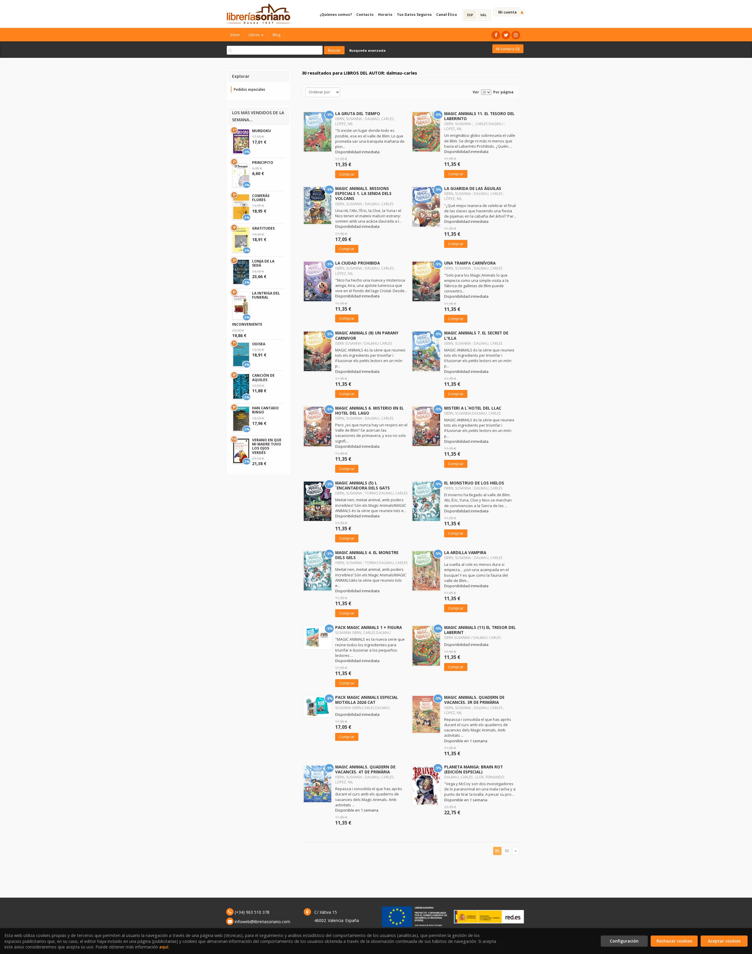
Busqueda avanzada (367, 50)
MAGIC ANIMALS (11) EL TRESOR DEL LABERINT (480, 630)
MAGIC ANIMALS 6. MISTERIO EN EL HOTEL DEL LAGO (369, 410)
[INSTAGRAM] (515, 35)
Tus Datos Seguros (414, 14)
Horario (385, 14)
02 (507, 851)
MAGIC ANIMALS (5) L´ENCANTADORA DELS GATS (362, 485)
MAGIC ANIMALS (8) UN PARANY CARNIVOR (366, 335)
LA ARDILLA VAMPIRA (465, 552)
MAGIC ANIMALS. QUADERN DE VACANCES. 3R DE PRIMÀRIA (474, 699)
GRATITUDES (263, 228)
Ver (476, 92)
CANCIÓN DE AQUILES (263, 377)
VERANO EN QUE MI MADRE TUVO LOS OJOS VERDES (266, 446)
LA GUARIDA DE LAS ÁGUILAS (472, 188)
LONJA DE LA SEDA (263, 263)
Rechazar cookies (674, 941)
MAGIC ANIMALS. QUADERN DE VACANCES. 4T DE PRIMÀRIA (365, 769)
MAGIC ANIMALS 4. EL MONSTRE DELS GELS (366, 555)
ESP (470, 15)
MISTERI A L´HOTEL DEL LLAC (472, 408)
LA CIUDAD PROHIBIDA (357, 263)
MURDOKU (261, 130)
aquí (163, 947)
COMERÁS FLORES (260, 197)
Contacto (365, 14)
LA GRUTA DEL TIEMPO (357, 113)
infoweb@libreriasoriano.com (262, 921)
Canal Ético (446, 14)
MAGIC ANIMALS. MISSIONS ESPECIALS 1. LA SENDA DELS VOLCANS (363, 193)
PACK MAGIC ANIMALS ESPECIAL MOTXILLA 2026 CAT (366, 699)
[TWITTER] (505, 35)
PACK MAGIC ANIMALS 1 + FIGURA (368, 627)
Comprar (347, 174)
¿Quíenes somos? (336, 14)
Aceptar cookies (724, 941)
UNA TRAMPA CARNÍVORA (470, 263)
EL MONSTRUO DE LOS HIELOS (474, 483)
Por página (503, 92)
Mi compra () (507, 48)
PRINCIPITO (262, 162)
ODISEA (258, 343)
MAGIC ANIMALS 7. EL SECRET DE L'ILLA (476, 335)
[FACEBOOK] (495, 35)
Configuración (624, 941)
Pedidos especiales (249, 89)
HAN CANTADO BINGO (265, 410)
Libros (255, 34)
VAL (483, 15)
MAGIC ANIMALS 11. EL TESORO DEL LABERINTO (479, 116)
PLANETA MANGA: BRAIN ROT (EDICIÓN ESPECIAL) (473, 769)
